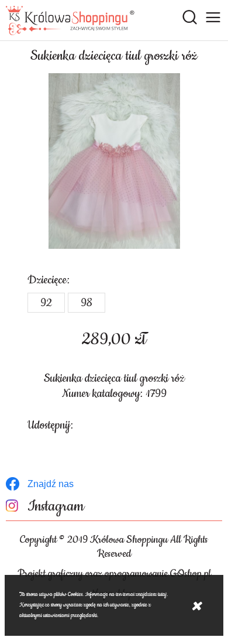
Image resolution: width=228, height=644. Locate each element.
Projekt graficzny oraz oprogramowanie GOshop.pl (114, 574)
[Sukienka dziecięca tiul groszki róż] (114, 161)
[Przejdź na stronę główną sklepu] (70, 20)
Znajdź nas (50, 484)
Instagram (55, 506)
